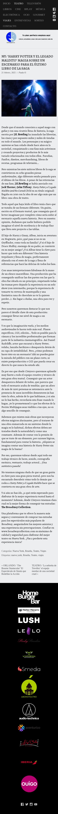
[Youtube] (54, 20)
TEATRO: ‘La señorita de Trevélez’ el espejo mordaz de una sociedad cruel (44, 569)
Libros (7, 9)
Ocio (26, 15)
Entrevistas (23, 20)
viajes (41, 555)
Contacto (9, 26)
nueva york (16, 555)
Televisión (34, 3)
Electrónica (11, 15)
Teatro (18, 3)
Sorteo (39, 20)
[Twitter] (54, 13)
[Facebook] (54, 9)
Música (40, 9)
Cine (18, 9)
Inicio (6, 3)
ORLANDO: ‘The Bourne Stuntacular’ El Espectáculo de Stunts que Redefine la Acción (13, 569)
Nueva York (18, 551)
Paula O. (22, 72)
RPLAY (28, 9)
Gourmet (39, 15)
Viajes (7, 20)
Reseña (28, 551)
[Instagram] (54, 16)
